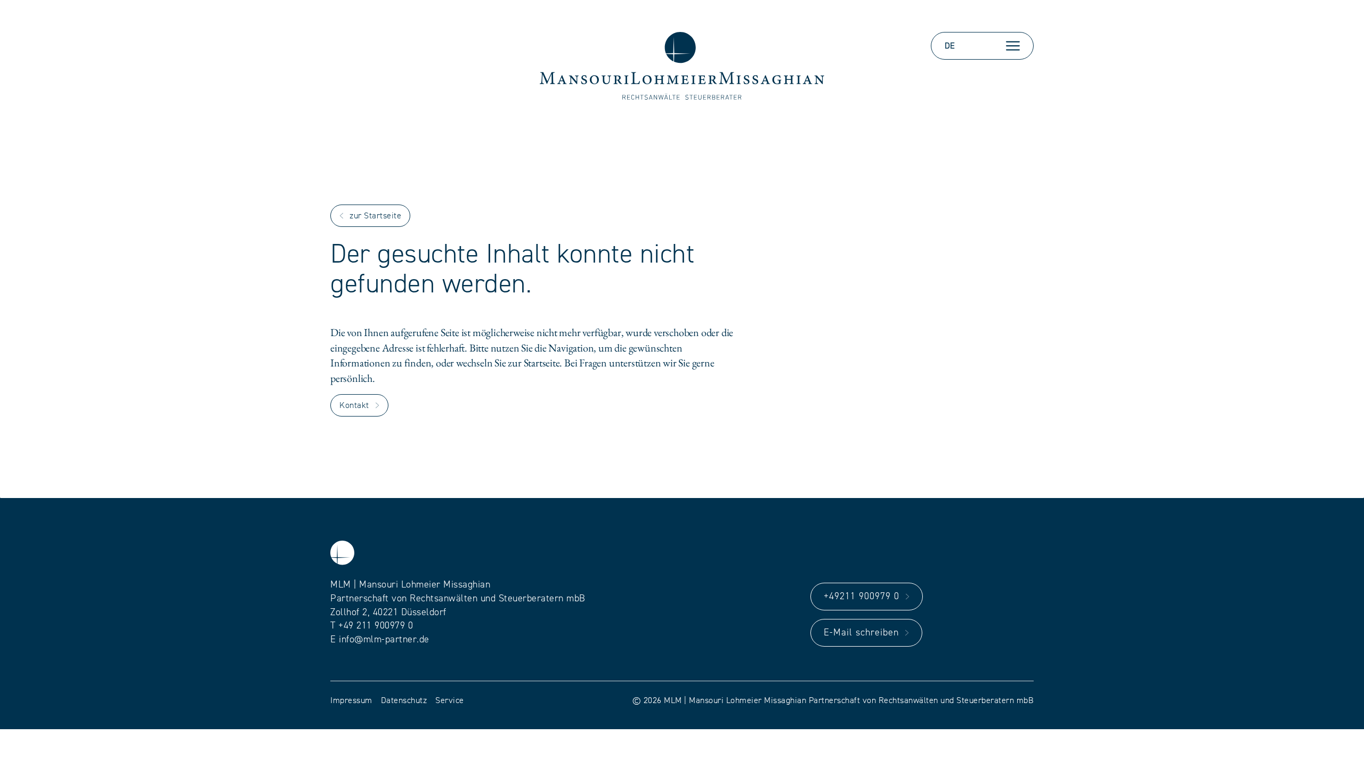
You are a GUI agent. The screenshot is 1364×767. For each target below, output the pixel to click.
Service (449, 700)
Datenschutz (404, 700)
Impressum (351, 700)
